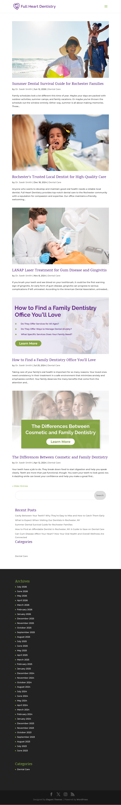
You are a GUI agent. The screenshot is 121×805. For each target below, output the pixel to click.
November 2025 (25, 623)
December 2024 (25, 673)
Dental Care (54, 89)
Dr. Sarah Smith (23, 89)
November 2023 (25, 728)
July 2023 (22, 746)
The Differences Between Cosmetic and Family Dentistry (60, 457)
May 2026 (22, 595)
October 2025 (24, 627)
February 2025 (24, 664)
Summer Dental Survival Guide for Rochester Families (58, 84)
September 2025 (26, 632)
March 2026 (23, 605)
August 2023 (23, 741)
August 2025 (23, 637)
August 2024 (23, 687)
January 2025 (24, 668)
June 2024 (22, 696)
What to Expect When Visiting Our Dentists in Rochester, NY (47, 520)
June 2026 (22, 591)
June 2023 (22, 750)
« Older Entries (20, 486)
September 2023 (26, 737)
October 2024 (24, 682)
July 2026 (22, 586)
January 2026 (24, 614)
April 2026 (22, 600)
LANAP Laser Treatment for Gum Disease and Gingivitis (59, 270)
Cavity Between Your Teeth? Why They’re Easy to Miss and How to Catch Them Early (59, 515)
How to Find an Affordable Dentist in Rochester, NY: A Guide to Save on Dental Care (59, 529)
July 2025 (22, 641)
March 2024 (23, 709)
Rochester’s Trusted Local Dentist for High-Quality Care (59, 177)
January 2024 (24, 718)
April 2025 (22, 655)
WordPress (82, 799)
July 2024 (22, 691)
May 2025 (22, 650)
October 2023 (24, 732)
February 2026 (24, 609)
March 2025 (23, 659)
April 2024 (22, 705)
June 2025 (22, 646)
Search (100, 495)
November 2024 (25, 678)
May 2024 (22, 700)
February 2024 (24, 714)
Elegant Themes (54, 799)
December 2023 (25, 723)
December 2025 (25, 618)
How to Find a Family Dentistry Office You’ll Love (54, 360)
